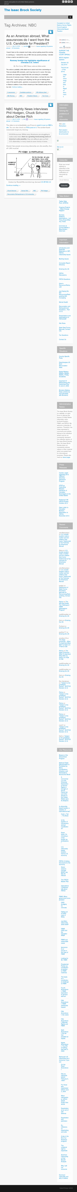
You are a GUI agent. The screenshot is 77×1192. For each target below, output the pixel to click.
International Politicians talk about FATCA (65, 888)
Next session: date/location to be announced (64, 132)
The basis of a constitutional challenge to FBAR (65, 980)
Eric (24, 119)
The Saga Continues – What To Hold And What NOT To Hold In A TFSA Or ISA (65, 643)
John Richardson (62, 125)
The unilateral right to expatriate (64, 1147)
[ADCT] (65, 46)
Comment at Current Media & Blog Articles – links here (64, 228)
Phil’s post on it (31, 127)
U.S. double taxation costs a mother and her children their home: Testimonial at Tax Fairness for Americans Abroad (65, 540)
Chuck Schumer (11, 191)
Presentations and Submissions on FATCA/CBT (65, 317)
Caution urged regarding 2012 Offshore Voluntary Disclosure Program (64, 477)
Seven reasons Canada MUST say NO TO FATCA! (64, 871)
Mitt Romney (11, 96)
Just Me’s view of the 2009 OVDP (64, 922)
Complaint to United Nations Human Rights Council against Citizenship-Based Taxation (64, 27)
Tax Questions (63, 335)
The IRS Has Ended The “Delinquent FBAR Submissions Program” (64, 606)
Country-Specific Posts (64, 357)
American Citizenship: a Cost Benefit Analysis (64, 1158)
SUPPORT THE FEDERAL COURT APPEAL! (64, 53)
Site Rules (62, 323)
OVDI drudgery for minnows (64, 904)
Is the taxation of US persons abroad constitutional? (64, 824)
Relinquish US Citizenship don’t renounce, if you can (64, 1059)
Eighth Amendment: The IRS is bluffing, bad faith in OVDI (64, 1047)
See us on (60, 147)
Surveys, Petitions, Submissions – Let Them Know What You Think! (65, 218)
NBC (21, 96)
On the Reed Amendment (64, 1066)
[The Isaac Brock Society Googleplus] (63, 1)
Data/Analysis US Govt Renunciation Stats (64, 364)
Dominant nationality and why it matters (63, 1176)
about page (66, 457)
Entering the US (64, 269)
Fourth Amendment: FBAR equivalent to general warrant (64, 992)
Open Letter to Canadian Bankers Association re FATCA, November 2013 (64, 511)
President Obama (32, 96)
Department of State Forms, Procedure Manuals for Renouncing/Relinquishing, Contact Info (64, 592)
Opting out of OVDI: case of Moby (64, 914)
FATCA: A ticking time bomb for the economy (64, 862)
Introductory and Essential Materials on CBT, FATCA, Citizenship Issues (64, 251)
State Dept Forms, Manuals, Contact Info (65, 329)
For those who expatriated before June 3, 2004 (65, 1088)
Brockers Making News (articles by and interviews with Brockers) (64, 392)
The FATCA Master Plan (65, 880)
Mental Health (63, 302)
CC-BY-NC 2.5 (46, 182)
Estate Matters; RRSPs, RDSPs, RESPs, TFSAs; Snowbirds (64, 374)
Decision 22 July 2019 (64, 64)
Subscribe (64, 185)
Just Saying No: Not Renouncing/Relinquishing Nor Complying (64, 294)
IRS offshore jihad (41, 92)
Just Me (25, 46)
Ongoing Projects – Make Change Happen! (64, 209)
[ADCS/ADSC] (65, 41)
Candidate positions (25, 92)
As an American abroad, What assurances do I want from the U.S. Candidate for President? (27, 40)
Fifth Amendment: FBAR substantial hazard (64, 1003)
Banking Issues (64, 259)
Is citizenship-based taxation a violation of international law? (64, 808)
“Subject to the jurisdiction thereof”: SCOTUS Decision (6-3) (65, 685)
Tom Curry (45, 96)
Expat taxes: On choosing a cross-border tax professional (64, 838)
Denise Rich (24, 191)
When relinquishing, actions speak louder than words (64, 1100)
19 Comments (15, 48)
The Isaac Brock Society (23, 9)
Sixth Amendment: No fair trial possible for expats (64, 1034)
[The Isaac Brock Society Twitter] (71, 1)
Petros (61, 602)
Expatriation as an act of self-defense (65, 1110)
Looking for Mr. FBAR (64, 959)
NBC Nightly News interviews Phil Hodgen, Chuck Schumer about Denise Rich (27, 112)
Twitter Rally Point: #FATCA (63, 202)
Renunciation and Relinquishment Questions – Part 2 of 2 (64, 308)
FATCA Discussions (63, 274)
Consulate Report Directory (64, 264)
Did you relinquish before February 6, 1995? (64, 1077)
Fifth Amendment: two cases (65, 1013)
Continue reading (17, 87)
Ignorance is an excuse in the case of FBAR (64, 950)
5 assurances (11, 92)
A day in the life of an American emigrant (65, 1138)
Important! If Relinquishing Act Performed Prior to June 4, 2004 (64, 383)
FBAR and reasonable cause (64, 941)
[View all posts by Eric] (27, 119)
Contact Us (62, 339)
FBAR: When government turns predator (64, 898)
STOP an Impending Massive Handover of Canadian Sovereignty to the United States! (65, 490)
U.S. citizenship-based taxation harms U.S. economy (64, 851)
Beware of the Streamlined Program (63, 756)
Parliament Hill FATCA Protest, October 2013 (64, 501)
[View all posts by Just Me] (29, 46)
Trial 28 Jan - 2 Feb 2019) (64, 69)
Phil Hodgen (44, 191)
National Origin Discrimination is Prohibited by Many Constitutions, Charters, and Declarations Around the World (64, 768)
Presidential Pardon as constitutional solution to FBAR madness (64, 968)
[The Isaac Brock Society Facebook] (66, 1)
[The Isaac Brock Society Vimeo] (69, 1)
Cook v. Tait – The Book (64, 815)
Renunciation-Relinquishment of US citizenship (20, 194)
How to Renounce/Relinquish (64, 285)
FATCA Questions (64, 279)
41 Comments (15, 121)
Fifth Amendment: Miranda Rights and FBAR (64, 1022)
